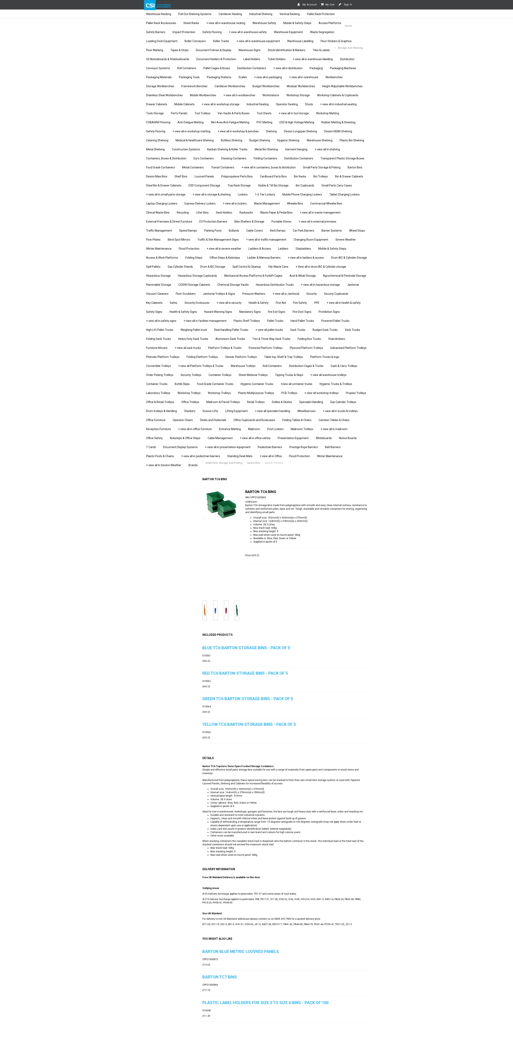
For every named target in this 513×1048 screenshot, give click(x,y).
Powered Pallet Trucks (335, 320)
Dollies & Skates (282, 402)
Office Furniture (156, 420)
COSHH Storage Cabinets (194, 284)
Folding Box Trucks (309, 338)
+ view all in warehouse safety (248, 32)
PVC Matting (264, 122)
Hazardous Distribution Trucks (275, 284)
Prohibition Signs (329, 311)
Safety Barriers (155, 32)
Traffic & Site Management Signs (218, 239)
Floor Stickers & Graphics (336, 41)
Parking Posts (213, 230)
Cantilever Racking (230, 14)
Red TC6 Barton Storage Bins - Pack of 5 (245, 673)
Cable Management (220, 438)
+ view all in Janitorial (286, 293)
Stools (309, 104)
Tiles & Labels (321, 50)
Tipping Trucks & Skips (289, 375)
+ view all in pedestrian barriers (200, 456)
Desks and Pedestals (213, 420)
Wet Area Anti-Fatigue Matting (230, 122)
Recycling (183, 212)
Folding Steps (193, 257)
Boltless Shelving (231, 140)
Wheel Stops (357, 230)
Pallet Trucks (275, 320)
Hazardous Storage (158, 275)
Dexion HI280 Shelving (338, 131)
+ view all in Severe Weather (163, 465)
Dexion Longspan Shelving (300, 131)
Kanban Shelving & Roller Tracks (227, 149)
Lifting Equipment (236, 411)
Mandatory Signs (250, 311)
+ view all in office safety (255, 438)
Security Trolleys (191, 375)
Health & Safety (259, 302)
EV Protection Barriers (213, 221)
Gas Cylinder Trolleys (343, 402)
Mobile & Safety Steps (297, 23)
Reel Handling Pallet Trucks (231, 329)
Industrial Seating (258, 104)
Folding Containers (265, 158)
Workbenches (334, 77)
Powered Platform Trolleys (266, 347)
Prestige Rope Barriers (303, 447)
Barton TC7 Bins (219, 977)
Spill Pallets (153, 266)
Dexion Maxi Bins (156, 176)
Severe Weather (345, 239)
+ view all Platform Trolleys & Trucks (200, 366)
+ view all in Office (271, 456)
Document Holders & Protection (216, 59)
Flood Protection (189, 248)
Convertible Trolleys (158, 366)
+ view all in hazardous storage (320, 284)
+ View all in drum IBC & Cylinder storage (321, 266)
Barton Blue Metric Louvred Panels (240, 951)
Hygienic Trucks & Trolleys (336, 384)
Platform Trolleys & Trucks (224, 347)
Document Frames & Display (213, 50)
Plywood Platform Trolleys (306, 347)
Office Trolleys (190, 402)
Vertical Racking (290, 14)
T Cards (151, 447)
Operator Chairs (183, 420)
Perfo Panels (179, 113)
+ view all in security (229, 302)
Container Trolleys (220, 375)
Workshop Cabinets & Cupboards (337, 95)
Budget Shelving (259, 140)
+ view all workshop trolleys (321, 393)
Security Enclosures (197, 302)
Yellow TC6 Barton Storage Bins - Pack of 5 (249, 724)
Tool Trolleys (202, 113)
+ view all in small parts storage (165, 194)
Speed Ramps (188, 230)
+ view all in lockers (235, 203)
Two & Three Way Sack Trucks (271, 338)
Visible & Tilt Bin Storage (273, 185)
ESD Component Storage (204, 185)
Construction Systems (186, 149)
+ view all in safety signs (161, 320)
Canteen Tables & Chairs (334, 420)
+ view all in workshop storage (220, 104)
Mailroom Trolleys (302, 429)
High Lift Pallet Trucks (159, 329)
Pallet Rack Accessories (161, 23)
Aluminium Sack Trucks (230, 338)
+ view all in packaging (268, 77)
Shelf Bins (181, 176)
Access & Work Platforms (162, 257)
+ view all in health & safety (344, 302)
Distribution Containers (251, 68)
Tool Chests (264, 113)
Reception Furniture (158, 429)
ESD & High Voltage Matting (297, 122)
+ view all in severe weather (224, 248)
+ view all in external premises (317, 221)
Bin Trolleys (320, 176)
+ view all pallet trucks (269, 329)
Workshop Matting (327, 113)
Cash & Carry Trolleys (344, 366)
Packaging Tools (189, 77)
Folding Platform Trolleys (202, 356)
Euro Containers (204, 158)
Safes (173, 302)
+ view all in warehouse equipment (258, 41)
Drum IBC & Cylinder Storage (349, 257)
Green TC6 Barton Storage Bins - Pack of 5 (247, 698)
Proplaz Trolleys (356, 393)
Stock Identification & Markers (286, 50)
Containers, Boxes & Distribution (166, 158)
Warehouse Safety (264, 23)
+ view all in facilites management (205, 320)
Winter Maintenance (159, 248)
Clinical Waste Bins (158, 212)
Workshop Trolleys (189, 393)
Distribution (347, 59)
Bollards (234, 230)
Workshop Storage (298, 95)
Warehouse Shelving (319, 140)
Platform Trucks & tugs (324, 356)
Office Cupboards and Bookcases (254, 420)
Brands (193, 465)
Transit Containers (222, 167)
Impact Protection (184, 32)
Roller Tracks (221, 41)
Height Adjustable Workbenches (342, 86)
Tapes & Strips (179, 50)
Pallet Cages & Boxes (216, 68)
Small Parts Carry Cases (336, 185)
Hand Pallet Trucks (302, 320)
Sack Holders (224, 212)
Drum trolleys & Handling (161, 411)
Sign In (347, 4)
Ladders (283, 248)
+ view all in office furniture (195, 429)
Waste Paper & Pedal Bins (276, 212)
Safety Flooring (212, 32)
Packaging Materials (159, 77)
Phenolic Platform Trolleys (162, 356)
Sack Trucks (297, 329)
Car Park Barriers (303, 230)
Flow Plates (153, 239)
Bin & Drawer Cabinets (349, 176)
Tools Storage (155, 113)
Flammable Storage (158, 284)
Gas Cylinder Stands (180, 266)
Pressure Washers (253, 293)
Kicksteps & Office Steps (185, 438)
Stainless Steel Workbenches (164, 95)
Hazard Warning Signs (218, 311)
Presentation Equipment (293, 438)
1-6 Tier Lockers (265, 194)
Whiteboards (324, 438)
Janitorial (353, 284)
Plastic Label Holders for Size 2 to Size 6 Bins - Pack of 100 (265, 1002)
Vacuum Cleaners (157, 293)
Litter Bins (202, 212)
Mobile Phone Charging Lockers (302, 194)
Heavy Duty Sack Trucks (193, 338)
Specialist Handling (311, 402)
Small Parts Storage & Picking (321, 167)
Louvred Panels (204, 176)
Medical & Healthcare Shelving (195, 140)
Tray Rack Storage (239, 185)
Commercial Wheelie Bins (326, 203)
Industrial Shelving (260, 14)
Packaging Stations (219, 77)
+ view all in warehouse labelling (313, 59)
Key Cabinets (154, 302)
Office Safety (154, 438)
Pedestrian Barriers (270, 447)
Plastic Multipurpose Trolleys (256, 393)
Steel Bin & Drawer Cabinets (163, 185)
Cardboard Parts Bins (273, 176)
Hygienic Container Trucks (257, 384)
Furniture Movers (157, 347)
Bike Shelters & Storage (249, 221)
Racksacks (246, 212)
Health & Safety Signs (183, 311)
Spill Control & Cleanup (246, 266)
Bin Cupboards (305, 185)
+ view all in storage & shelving (212, 194)
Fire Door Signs (302, 311)
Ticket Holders (277, 59)
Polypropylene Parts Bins (237, 176)
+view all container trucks (296, 384)
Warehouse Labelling (300, 41)
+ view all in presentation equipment (227, 447)
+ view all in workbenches (239, 95)
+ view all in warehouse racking (225, 23)
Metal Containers (193, 167)
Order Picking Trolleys (159, 375)
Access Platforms (330, 23)
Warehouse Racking (158, 14)
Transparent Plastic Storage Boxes (342, 158)
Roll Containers (186, 68)
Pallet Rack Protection (321, 14)
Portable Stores (281, 221)
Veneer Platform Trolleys (241, 356)
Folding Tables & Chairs (296, 420)
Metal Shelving (155, 149)
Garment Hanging (296, 149)
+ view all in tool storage (294, 113)
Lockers (243, 194)
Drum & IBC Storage (212, 266)
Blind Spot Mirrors (179, 239)
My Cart (330, 4)
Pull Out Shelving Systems (194, 14)
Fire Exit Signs (276, 311)
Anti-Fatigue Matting (191, 122)
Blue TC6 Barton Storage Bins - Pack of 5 (246, 647)
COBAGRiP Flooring (158, 122)
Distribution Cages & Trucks (306, 366)
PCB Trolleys (289, 393)
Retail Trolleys (256, 402)
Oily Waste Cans (278, 266)
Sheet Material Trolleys (253, 375)
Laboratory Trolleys (158, 393)
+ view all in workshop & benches (238, 131)
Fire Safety (300, 302)
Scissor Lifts (210, 411)
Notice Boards (348, 438)
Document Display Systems (180, 447)
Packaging (316, 68)
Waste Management (267, 203)
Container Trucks (157, 384)
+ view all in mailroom (333, 429)
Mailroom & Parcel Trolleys (223, 402)
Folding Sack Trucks (158, 338)
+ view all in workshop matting (191, 131)
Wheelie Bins (295, 203)
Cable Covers (254, 230)
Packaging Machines (343, 68)
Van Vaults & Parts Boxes (233, 113)
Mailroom (254, 429)
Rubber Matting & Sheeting (338, 122)
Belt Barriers (333, 447)
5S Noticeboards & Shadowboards (167, 59)
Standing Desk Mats (239, 456)
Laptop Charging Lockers (161, 203)
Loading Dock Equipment (161, 41)
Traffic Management (159, 230)
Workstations (271, 95)
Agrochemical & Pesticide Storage (344, 275)
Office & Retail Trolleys (160, 402)
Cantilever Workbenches (230, 86)
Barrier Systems (331, 230)
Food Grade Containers (160, 167)
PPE (316, 302)
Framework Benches (194, 86)
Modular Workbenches (301, 86)
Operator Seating (287, 104)
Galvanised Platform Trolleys (348, 347)
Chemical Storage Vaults (233, 284)
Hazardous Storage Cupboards (197, 275)
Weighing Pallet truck (194, 329)
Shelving (271, 131)
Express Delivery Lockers (200, 203)
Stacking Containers (233, 158)
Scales (242, 77)
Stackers (189, 411)
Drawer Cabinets (156, 104)
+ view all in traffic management (266, 239)
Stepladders (303, 248)
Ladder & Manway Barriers (264, 257)
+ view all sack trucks (188, 347)
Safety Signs (154, 311)
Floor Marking (154, 50)
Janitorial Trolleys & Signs (219, 293)
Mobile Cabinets (184, 104)
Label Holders (251, 59)
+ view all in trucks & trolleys (340, 411)
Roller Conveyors (195, 41)
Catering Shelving (157, 140)
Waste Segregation (322, 32)
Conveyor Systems (158, 68)
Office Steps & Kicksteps (225, 257)
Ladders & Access (259, 248)
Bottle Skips (182, 384)
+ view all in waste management (320, 212)
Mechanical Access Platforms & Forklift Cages (253, 275)
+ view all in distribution (287, 68)
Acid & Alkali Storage (303, 275)
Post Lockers (275, 429)
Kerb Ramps (278, 230)
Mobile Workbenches (203, 95)
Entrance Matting (230, 429)
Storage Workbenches (160, 86)
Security (311, 293)
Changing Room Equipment (311, 239)
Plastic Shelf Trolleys (247, 320)
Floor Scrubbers (186, 293)
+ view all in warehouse (303, 77)
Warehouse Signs (249, 50)
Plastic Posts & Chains (160, 456)
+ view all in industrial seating (338, 104)
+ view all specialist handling (272, 411)
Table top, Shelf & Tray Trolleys (283, 356)
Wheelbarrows (306, 411)
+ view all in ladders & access (306, 257)
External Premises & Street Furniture (169, 221)
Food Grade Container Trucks (215, 384)
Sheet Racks (191, 23)
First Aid (281, 302)
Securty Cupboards (336, 293)
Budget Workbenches (266, 86)
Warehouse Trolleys (243, 366)
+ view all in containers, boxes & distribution (268, 167)
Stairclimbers (336, 338)
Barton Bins (355, 167)
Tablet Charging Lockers (344, 194)
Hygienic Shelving (288, 140)
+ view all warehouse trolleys (328, 375)
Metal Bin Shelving (266, 149)
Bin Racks (300, 176)
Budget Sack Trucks (325, 329)
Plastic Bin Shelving (352, 140)
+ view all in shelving (327, 149)
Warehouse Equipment (288, 32)
